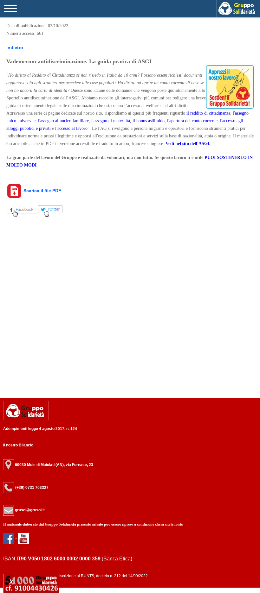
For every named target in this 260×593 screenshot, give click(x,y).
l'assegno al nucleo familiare (63, 120)
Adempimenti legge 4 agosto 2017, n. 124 (40, 428)
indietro (14, 47)
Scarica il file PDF (41, 190)
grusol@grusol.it (29, 510)
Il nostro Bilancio (18, 445)
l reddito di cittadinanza (209, 113)
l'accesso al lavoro (71, 128)
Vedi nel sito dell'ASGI (187, 143)
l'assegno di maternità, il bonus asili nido (128, 120)
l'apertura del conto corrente (192, 120)
